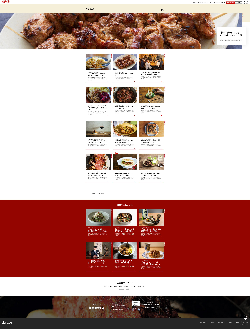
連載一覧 (223, 2)
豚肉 (115, 286)
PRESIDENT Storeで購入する (150, 307)
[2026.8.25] (98, 217)
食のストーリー (216, 2)
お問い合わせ (245, 322)
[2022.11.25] (98, 129)
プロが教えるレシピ (201, 2)
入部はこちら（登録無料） (118, 309)
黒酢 (120, 286)
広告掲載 (230, 322)
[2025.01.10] (125, 62)
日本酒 (110, 286)
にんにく (121, 289)
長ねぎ (126, 286)
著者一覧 (212, 322)
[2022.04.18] (125, 162)
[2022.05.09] (98, 162)
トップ (194, 2)
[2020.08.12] (151, 162)
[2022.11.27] (151, 95)
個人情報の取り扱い (221, 322)
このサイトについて (203, 322)
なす (127, 289)
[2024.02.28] (98, 95)
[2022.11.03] (125, 129)
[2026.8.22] (98, 250)
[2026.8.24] (125, 217)
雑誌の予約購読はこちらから (150, 310)
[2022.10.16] (151, 129)
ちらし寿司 (133, 286)
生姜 (139, 286)
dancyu (93, 193)
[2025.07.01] (121, 31)
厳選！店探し (209, 2)
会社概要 (237, 322)
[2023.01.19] (125, 95)
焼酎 (105, 286)
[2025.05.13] (98, 62)
